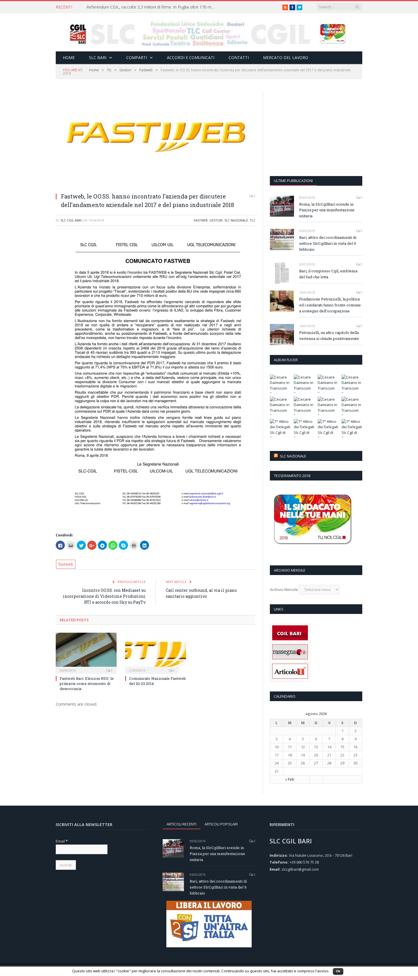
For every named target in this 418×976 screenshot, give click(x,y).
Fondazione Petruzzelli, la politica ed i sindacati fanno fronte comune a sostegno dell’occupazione (330, 305)
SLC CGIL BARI (71, 220)
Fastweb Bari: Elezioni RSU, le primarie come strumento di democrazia (87, 683)
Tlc (252, 220)
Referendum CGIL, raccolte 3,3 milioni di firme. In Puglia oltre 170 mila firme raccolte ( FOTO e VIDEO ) (151, 7)
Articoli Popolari (221, 824)
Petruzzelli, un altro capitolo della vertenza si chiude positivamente (329, 335)
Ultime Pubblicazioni (293, 180)
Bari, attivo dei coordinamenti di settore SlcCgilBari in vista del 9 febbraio (327, 243)
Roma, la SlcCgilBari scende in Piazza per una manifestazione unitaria (327, 210)
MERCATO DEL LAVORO (285, 57)
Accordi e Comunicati (190, 57)
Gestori (216, 220)
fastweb (65, 564)
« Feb (289, 779)
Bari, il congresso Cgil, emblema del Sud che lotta (328, 273)
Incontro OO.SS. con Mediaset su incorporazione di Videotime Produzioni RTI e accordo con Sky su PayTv (104, 596)
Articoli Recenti (181, 824)
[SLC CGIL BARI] (209, 32)
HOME (69, 57)
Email (62, 841)
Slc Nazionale (293, 456)
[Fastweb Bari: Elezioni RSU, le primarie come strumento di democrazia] (86, 652)
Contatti (239, 57)
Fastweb (201, 220)
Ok (338, 971)
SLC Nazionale (236, 220)
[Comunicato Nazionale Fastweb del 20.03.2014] (155, 652)
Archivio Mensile (284, 589)
